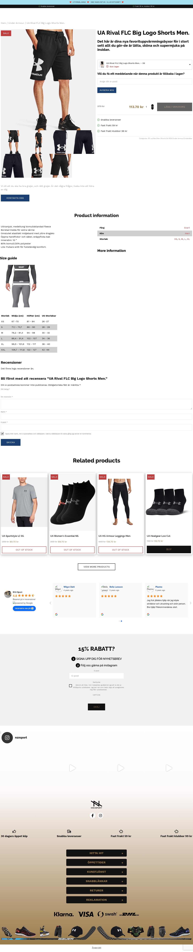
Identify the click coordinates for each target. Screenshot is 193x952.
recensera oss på (23, 608)
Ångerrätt (96, 947)
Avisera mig (107, 90)
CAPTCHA (96, 695)
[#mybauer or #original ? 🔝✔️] (169, 768)
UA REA (169, 138)
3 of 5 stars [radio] (8, 392)
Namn (4, 412)
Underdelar (188, 138)
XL (188, 239)
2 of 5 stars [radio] (5, 392)
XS (175, 239)
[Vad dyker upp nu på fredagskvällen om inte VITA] (72, 768)
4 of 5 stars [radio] (11, 392)
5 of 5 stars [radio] (14, 392)
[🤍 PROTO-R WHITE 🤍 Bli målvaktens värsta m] (24, 768)
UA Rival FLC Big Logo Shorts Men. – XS (125, 63)
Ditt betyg (5, 389)
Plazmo (158, 586)
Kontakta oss (15, 198)
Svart (187, 227)
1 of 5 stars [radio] (2, 392)
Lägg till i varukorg (174, 107)
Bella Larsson (116, 586)
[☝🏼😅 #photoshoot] (120, 768)
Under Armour (16, 23)
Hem (3, 23)
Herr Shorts (161, 138)
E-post (4, 422)
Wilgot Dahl (69, 586)
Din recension (7, 397)
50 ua (150, 138)
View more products (97, 566)
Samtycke (96, 682)
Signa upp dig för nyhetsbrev (99, 659)
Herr (154, 138)
